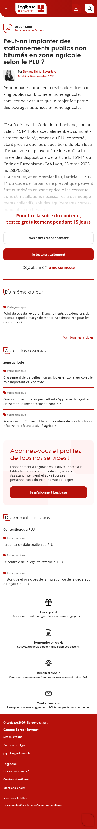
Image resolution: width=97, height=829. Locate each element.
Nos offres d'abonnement (49, 238)
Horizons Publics (15, 798)
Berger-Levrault (19, 753)
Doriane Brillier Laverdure (39, 71)
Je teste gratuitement (48, 254)
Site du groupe (12, 737)
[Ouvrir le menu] (7, 8)
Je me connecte (61, 267)
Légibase (10, 764)
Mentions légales (14, 788)
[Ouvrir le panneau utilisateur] (76, 8)
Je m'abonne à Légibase (48, 492)
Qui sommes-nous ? (16, 771)
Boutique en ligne (14, 745)
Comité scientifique (16, 779)
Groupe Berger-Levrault (20, 729)
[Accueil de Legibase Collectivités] (31, 8)
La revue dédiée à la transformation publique (32, 805)
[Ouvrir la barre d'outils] (88, 820)
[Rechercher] (89, 8)
